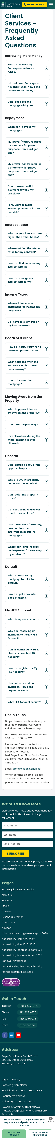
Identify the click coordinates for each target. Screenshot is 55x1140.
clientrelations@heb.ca (26, 768)
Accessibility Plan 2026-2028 (18, 944)
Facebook (4, 1035)
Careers (6, 911)
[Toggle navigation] (51, 4)
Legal (5, 1079)
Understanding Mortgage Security (22, 966)
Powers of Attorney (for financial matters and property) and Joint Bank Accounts (24, 1110)
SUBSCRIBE (15, 853)
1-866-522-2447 (29, 1006)
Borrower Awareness (14, 961)
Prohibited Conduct (13, 1090)
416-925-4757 (28, 1012)
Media (5, 906)
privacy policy (32, 861)
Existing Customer (12, 917)
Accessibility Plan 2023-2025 (18, 939)
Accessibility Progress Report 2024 (22, 950)
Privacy (16, 1079)
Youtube (18, 1035)
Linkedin (11, 1035)
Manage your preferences (40, 1133)
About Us (7, 895)
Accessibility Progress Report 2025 (22, 955)
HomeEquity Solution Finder (18, 889)
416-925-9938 (28, 1018)
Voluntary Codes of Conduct (19, 1101)
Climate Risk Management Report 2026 (25, 933)
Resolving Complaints (15, 1085)
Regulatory (35, 1090)
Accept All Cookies (14, 1133)
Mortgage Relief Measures (17, 972)
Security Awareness (13, 1096)
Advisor (6, 928)
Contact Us (8, 922)
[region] (27, 1128)
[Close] (51, 1118)
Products (7, 900)
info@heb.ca (27, 1025)
